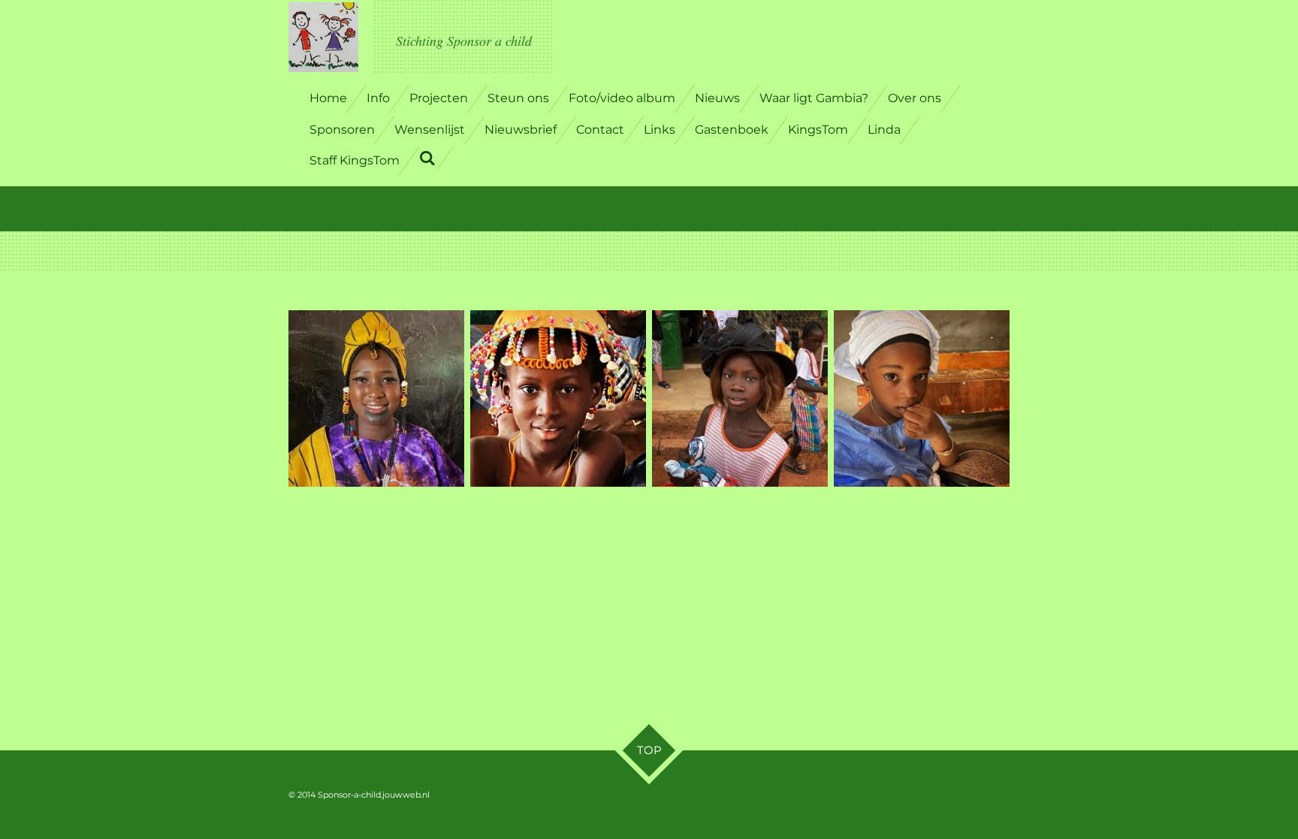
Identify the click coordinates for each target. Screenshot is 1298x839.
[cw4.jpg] (558, 398)
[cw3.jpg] (376, 398)
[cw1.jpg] (922, 398)
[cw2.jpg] (740, 398)
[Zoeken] (427, 158)
